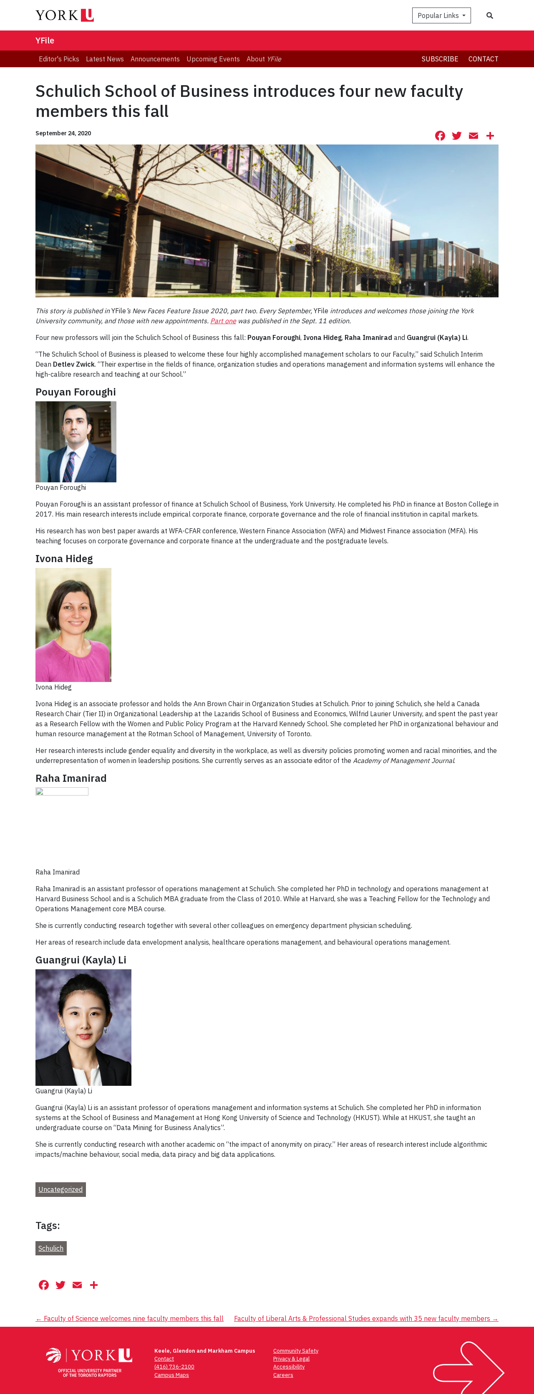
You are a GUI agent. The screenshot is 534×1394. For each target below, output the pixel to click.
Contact (484, 59)
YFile (44, 40)
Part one (223, 321)
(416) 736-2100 (174, 1366)
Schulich (50, 1248)
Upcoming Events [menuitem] (213, 59)
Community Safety (295, 1350)
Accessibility (289, 1366)
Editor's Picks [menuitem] (59, 59)
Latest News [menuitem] (105, 59)
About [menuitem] (264, 59)
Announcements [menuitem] (155, 59)
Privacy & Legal (291, 1358)
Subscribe (440, 59)
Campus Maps (171, 1375)
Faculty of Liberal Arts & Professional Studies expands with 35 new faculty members (366, 1318)
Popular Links (439, 15)
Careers (283, 1375)
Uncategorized (60, 1189)
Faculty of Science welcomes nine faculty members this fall (129, 1318)
